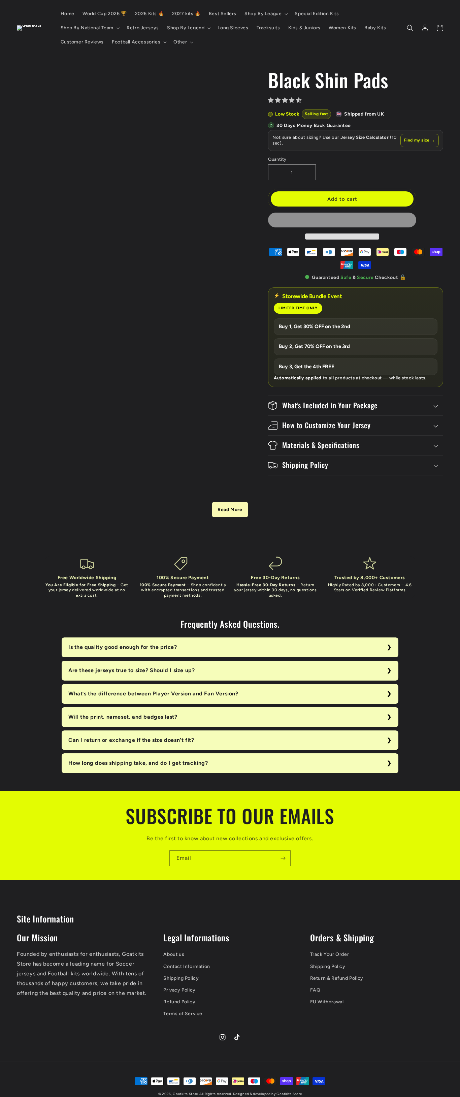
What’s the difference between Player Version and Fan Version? (153, 693)
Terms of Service (182, 1013)
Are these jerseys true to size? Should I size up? (131, 670)
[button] (285, 100)
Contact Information (186, 966)
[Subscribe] (282, 858)
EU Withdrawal (327, 1002)
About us (173, 954)
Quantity (277, 159)
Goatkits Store (185, 1094)
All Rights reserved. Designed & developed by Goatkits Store (250, 1094)
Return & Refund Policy (336, 978)
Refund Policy (179, 1002)
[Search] (410, 28)
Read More (230, 509)
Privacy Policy (179, 990)
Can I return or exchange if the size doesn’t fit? (131, 740)
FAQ (315, 990)
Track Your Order (329, 954)
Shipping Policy (181, 978)
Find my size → (419, 140)
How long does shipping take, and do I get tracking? (138, 763)
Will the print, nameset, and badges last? (122, 717)
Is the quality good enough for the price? (122, 647)
